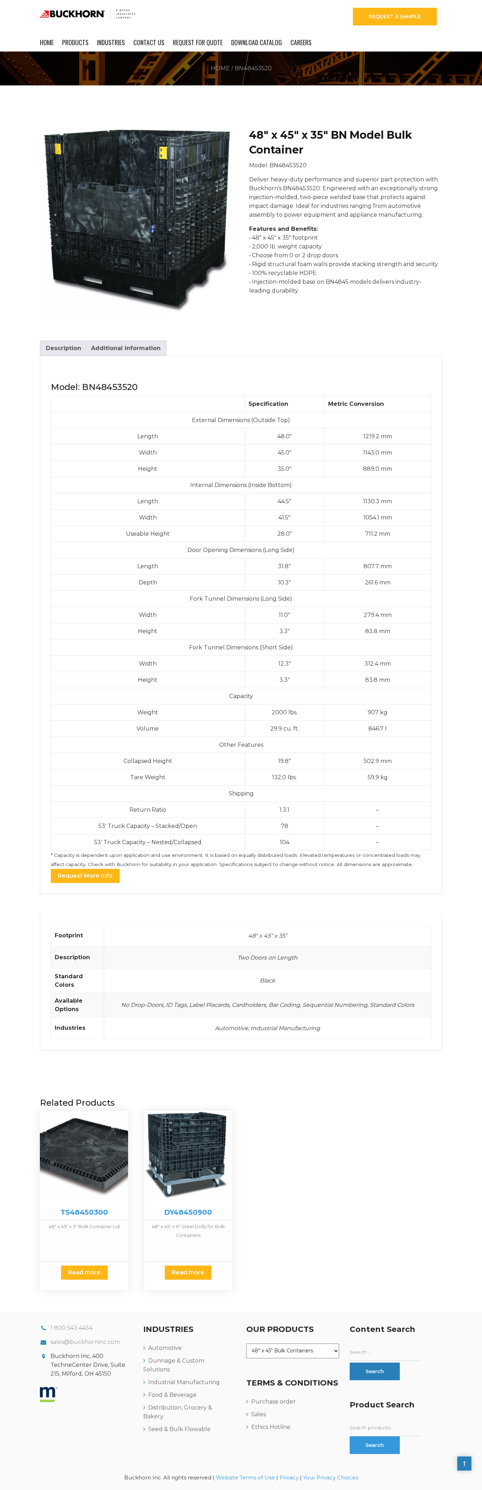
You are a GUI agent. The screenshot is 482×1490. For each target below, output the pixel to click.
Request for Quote (198, 42)
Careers (301, 42)
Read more (84, 1272)
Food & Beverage (172, 1395)
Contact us (148, 42)
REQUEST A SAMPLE (395, 16)
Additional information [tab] (126, 348)
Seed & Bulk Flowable (179, 1429)
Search (375, 1445)
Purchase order (273, 1401)
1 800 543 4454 (71, 1327)
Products (75, 42)
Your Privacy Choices (330, 1477)
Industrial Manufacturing (184, 1382)
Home (47, 42)
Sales (258, 1414)
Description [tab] (63, 348)
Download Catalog (256, 42)
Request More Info (85, 875)
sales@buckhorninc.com (85, 1342)
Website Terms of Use (245, 1477)
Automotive (165, 1348)
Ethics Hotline (270, 1427)
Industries (111, 42)
